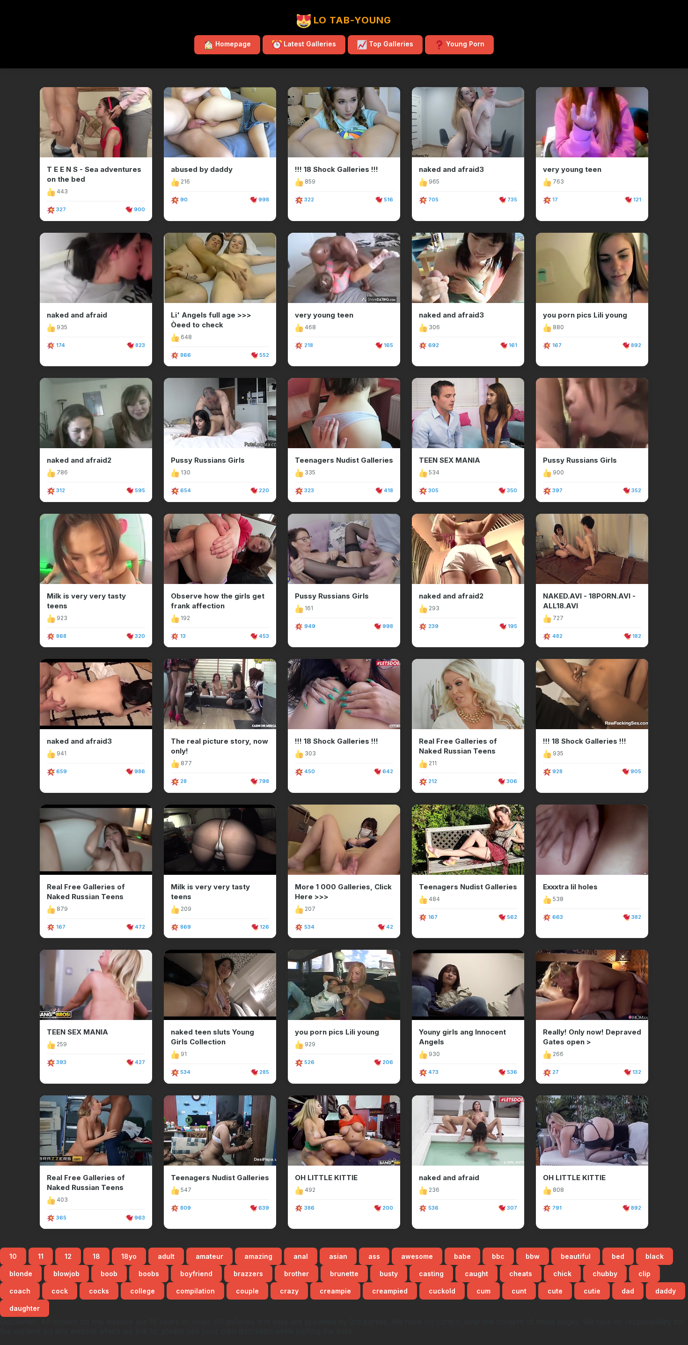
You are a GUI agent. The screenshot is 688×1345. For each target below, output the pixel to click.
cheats (520, 1274)
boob (109, 1274)
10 (13, 1256)
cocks (99, 1291)
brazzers (248, 1274)
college (142, 1291)
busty (389, 1274)
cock (59, 1291)
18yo (129, 1256)
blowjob (66, 1274)
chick (562, 1274)
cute (555, 1291)
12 (68, 1256)
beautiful (576, 1256)
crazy (289, 1291)
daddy (665, 1291)
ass (374, 1256)
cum (483, 1291)
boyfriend (196, 1274)
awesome (417, 1256)
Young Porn (464, 44)
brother (296, 1274)
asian (338, 1256)
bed (618, 1256)
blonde (20, 1274)
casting (431, 1274)
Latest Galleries (309, 44)
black (654, 1256)
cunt (519, 1291)
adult (166, 1256)
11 (41, 1256)
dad (628, 1291)
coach (19, 1291)
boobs (149, 1274)
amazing (258, 1256)
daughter (24, 1308)
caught (476, 1274)
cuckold (442, 1291)
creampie (335, 1291)
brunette (344, 1274)
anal (300, 1256)
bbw (533, 1256)
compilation (195, 1291)
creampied (390, 1291)
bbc (498, 1256)
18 (96, 1256)
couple (247, 1291)
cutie (592, 1291)
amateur (209, 1256)
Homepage (232, 44)
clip (644, 1274)
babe (462, 1256)
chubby (605, 1274)
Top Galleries (390, 44)
